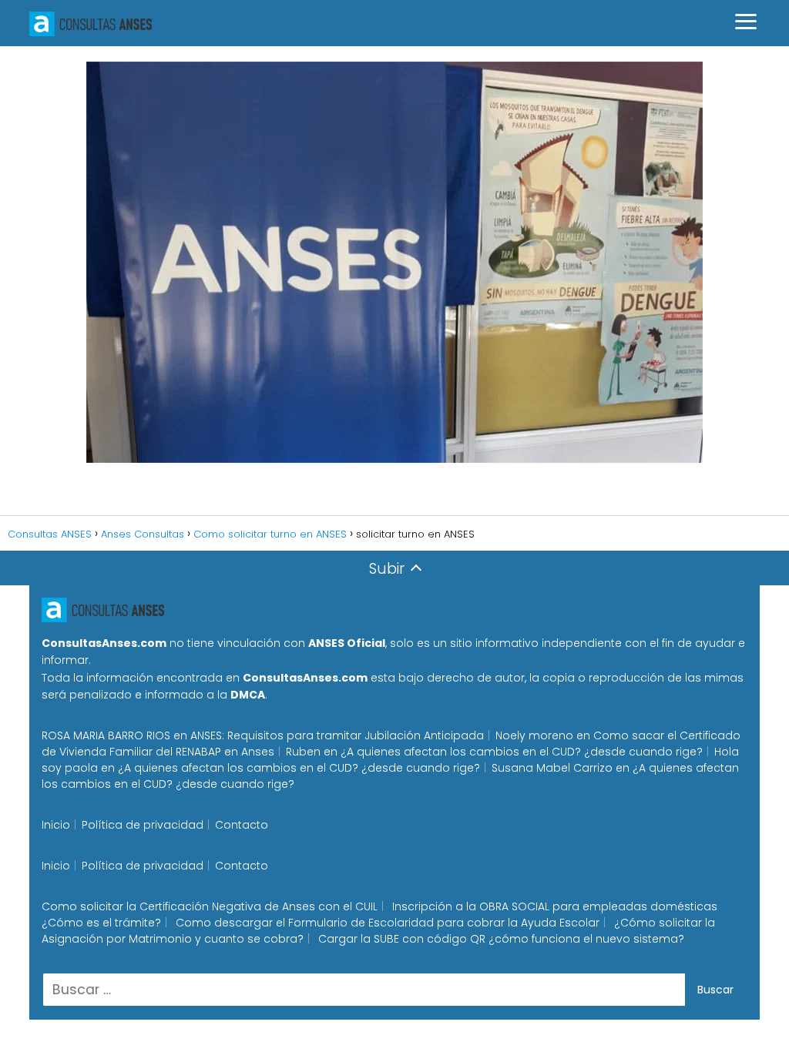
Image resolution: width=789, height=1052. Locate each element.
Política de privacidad (142, 825)
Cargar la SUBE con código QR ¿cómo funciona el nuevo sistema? (501, 938)
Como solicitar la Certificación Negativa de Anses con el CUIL (210, 906)
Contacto (241, 825)
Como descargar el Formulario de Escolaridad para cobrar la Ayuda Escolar (387, 922)
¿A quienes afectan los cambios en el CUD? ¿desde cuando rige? (522, 751)
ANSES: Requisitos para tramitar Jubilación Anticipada (337, 735)
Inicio (56, 825)
